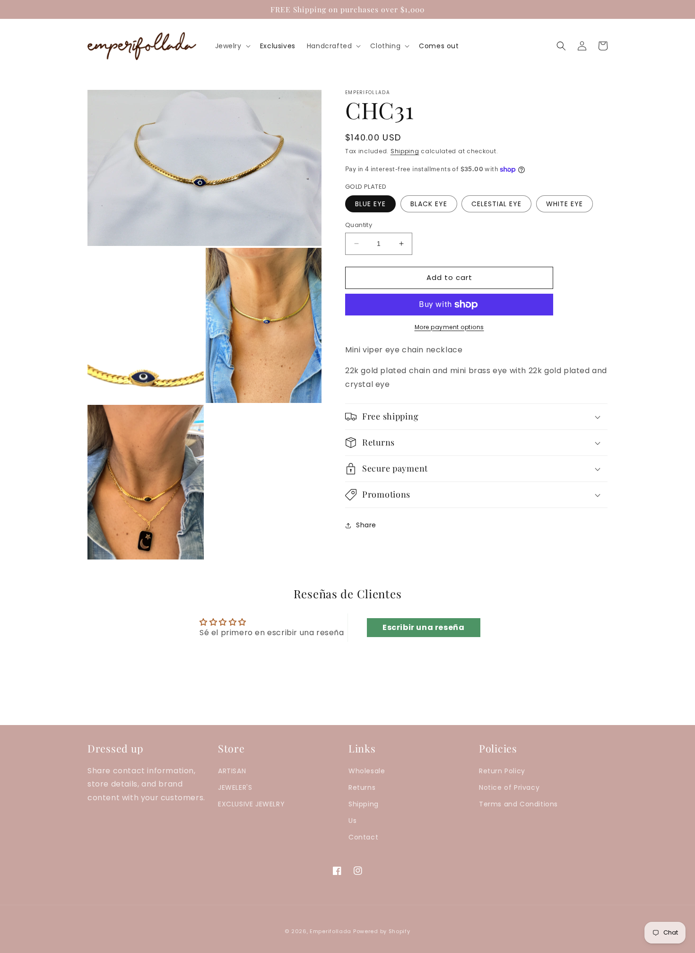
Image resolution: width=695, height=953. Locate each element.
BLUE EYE (370, 204)
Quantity (358, 224)
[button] (231, 46)
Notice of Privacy (509, 787)
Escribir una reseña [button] (423, 627)
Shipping (405, 151)
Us (352, 820)
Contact (363, 837)
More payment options (449, 327)
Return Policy (502, 771)
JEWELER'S (235, 787)
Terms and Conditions (518, 804)
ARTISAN (232, 771)
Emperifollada (331, 931)
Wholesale (366, 771)
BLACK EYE (428, 204)
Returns (361, 787)
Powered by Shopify (381, 931)
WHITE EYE (564, 204)
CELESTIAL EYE (496, 204)
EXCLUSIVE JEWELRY (251, 804)
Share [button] (366, 525)
